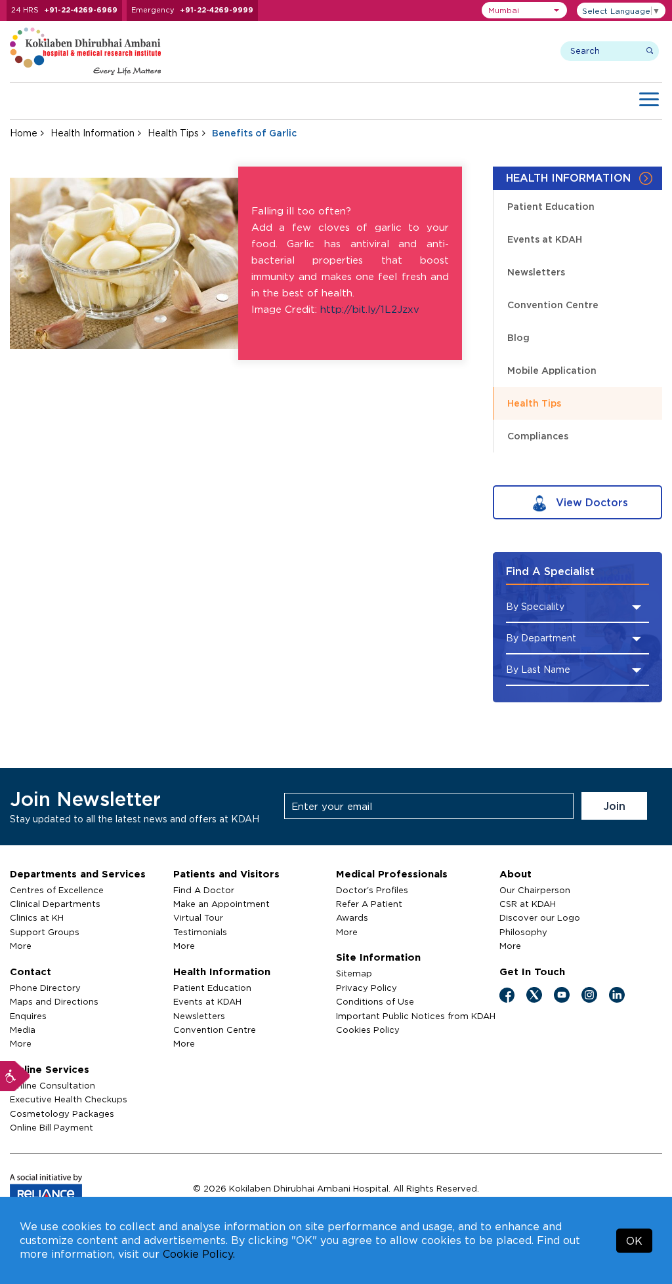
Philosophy (523, 931)
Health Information (93, 133)
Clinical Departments (55, 903)
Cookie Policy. (199, 1254)
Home (23, 133)
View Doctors (590, 502)
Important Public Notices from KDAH (415, 1015)
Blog (518, 337)
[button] (524, 10)
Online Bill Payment (51, 1127)
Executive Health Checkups (68, 1099)
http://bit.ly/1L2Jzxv (369, 309)
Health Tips (173, 133)
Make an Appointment (221, 903)
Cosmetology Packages (62, 1113)
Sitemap (354, 973)
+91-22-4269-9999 (216, 10)
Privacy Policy (366, 987)
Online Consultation (52, 1085)
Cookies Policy (368, 1029)
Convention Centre (552, 305)
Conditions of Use (375, 1001)
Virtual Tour (198, 917)
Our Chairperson (534, 889)
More (21, 945)
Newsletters (536, 272)
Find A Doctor (203, 889)
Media (22, 1029)
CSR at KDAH (527, 903)
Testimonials (200, 931)
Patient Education (551, 206)
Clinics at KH (37, 917)
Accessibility (15, 1076)
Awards (352, 917)
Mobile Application (552, 370)
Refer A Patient (369, 903)
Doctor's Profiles (372, 889)
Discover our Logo (539, 917)
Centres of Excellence (57, 889)
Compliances (537, 436)
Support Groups (44, 931)
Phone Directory (45, 987)
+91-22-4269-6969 (80, 10)
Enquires (28, 1015)
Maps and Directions (54, 1001)
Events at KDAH (544, 239)
